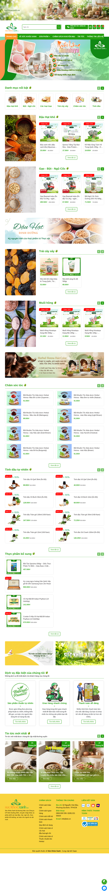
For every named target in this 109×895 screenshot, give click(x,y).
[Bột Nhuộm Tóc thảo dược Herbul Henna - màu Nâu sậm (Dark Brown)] (14, 433)
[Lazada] (98, 805)
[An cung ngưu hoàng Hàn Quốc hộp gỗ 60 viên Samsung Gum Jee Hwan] (14, 584)
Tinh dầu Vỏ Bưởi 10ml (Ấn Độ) (86, 497)
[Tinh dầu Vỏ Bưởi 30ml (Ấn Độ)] (14, 500)
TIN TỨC (80, 36)
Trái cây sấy (47, 251)
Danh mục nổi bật (17, 87)
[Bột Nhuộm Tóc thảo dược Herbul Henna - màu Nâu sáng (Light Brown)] (64, 416)
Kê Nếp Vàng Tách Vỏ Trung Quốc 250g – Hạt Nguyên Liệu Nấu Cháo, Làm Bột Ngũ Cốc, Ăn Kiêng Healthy (93, 146)
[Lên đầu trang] (104, 876)
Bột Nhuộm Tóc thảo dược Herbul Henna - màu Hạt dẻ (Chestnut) (86, 431)
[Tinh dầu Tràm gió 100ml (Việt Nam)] (14, 518)
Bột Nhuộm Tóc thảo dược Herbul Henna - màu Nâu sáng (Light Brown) (88, 414)
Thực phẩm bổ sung (18, 553)
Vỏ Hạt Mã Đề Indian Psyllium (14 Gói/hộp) (36, 600)
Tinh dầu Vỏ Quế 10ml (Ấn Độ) (85, 479)
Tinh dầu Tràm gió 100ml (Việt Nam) (36, 515)
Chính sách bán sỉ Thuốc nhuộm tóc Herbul (46, 838)
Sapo (75, 851)
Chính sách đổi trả (46, 816)
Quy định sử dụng (46, 825)
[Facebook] (88, 805)
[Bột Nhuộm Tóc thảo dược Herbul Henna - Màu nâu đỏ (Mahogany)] (14, 416)
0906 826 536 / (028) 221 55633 (65, 814)
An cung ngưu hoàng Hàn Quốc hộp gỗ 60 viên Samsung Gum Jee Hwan (37, 582)
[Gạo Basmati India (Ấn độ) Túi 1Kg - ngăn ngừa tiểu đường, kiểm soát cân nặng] (71, 184)
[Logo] (12, 27)
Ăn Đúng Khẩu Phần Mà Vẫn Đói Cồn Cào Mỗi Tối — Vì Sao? (20, 773)
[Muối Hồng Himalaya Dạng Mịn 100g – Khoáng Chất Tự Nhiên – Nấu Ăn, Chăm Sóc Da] (94, 318)
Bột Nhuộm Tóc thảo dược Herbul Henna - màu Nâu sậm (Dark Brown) (37, 431)
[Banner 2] (80, 653)
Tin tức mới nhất (16, 733)
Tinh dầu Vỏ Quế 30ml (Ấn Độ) (34, 479)
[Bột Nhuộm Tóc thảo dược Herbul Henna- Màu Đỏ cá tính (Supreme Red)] (14, 398)
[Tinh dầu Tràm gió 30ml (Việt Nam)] (64, 518)
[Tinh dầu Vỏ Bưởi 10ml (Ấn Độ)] (64, 500)
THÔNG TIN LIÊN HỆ (95, 36)
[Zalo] (83, 805)
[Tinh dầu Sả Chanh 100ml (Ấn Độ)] (64, 535)
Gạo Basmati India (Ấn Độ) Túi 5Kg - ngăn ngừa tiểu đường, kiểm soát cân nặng (48, 197)
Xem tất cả (71, 158)
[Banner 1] (29, 653)
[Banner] (54, 10)
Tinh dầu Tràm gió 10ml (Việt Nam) (36, 532)
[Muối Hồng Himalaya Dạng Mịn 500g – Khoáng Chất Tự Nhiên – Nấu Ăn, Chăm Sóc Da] (49, 318)
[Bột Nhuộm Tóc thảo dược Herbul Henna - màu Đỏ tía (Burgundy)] (14, 451)
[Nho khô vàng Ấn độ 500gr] (71, 267)
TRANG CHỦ (11, 36)
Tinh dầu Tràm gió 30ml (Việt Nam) (87, 515)
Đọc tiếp (12, 779)
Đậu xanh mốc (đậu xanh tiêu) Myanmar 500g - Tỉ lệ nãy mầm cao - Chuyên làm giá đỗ (48, 146)
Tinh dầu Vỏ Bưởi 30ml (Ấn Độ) (35, 497)
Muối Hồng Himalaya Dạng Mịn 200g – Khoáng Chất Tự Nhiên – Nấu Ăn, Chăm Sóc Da (71, 332)
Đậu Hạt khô (47, 117)
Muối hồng (46, 302)
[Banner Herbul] (54, 365)
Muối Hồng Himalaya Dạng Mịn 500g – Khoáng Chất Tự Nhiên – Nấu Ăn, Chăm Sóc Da (49, 332)
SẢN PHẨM (44, 36)
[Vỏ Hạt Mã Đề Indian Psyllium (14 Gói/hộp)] (14, 602)
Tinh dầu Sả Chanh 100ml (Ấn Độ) (87, 532)
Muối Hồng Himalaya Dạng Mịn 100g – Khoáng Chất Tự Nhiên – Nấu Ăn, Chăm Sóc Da (94, 332)
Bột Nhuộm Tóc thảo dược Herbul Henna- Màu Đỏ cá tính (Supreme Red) (36, 396)
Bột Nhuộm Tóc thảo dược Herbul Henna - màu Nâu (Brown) (86, 449)
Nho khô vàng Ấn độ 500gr (70, 280)
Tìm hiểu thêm (20, 722)
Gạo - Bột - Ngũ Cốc (52, 168)
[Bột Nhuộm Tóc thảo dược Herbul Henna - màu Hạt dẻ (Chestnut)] (64, 433)
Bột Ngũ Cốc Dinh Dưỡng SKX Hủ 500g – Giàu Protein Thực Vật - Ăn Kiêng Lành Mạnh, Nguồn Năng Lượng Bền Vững (94, 197)
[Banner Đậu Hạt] (54, 231)
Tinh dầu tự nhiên (17, 469)
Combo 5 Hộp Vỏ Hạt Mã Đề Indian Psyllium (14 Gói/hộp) (36, 618)
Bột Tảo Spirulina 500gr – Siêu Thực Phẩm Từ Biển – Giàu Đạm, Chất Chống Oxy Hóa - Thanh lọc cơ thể (37, 565)
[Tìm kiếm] (59, 27)
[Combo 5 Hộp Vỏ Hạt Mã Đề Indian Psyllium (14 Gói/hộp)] (14, 620)
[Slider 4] (54, 58)
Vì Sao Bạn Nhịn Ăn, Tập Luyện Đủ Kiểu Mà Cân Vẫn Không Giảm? (53, 773)
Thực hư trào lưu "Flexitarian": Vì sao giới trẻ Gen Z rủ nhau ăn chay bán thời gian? (87, 773)
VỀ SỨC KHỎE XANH (28, 36)
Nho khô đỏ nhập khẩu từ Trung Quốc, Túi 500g (48, 280)
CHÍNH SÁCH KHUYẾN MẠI (64, 36)
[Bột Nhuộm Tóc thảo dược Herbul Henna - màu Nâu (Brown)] (64, 451)
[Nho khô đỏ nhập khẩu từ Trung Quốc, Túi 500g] (49, 267)
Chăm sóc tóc (14, 385)
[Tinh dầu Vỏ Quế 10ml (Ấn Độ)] (64, 482)
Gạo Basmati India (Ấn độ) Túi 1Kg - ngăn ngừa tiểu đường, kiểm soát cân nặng (71, 197)
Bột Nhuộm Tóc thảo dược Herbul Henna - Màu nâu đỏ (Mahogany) (36, 414)
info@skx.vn (66, 819)
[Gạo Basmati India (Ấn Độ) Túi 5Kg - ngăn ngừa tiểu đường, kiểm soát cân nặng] (49, 184)
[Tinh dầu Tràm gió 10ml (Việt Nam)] (14, 535)
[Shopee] (93, 805)
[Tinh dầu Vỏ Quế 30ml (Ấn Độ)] (14, 482)
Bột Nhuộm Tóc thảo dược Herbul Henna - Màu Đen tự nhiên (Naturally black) (88, 396)
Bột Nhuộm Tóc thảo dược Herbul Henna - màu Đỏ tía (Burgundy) (36, 449)
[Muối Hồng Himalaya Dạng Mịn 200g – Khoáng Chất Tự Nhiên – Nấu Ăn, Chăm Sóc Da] (71, 318)
